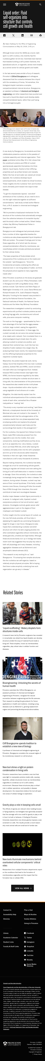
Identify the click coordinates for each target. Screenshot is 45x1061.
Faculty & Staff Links (11, 946)
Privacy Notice (38, 1054)
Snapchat (30, 946)
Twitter (29, 937)
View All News (22, 888)
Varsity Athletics (30, 919)
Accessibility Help (9, 914)
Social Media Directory (31, 965)
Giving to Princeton (31, 923)
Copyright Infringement (35, 1052)
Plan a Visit (28, 910)
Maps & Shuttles (30, 914)
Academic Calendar (10, 937)
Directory (6, 919)
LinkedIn (30, 951)
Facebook (30, 933)
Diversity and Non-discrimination (12, 983)
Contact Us (7, 910)
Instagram (30, 942)
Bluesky (30, 960)
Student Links (8, 942)
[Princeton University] (12, 1044)
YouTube (30, 955)
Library (5, 933)
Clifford (19, 76)
